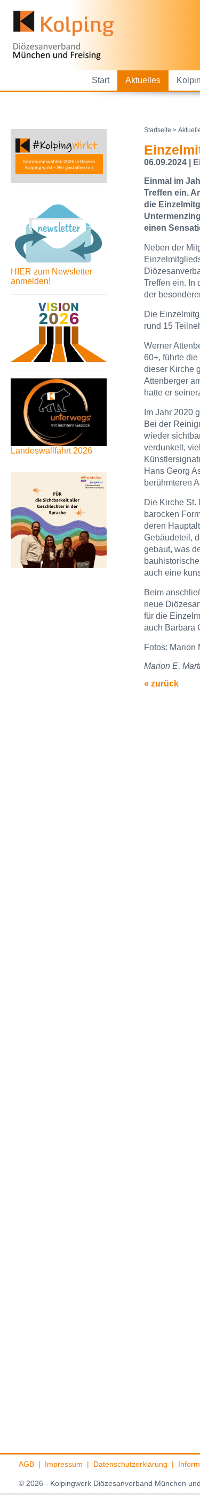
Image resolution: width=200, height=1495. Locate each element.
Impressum (64, 1464)
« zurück (161, 683)
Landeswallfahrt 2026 (51, 450)
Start (100, 80)
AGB (26, 1464)
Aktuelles (143, 80)
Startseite (157, 130)
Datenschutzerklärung (130, 1464)
